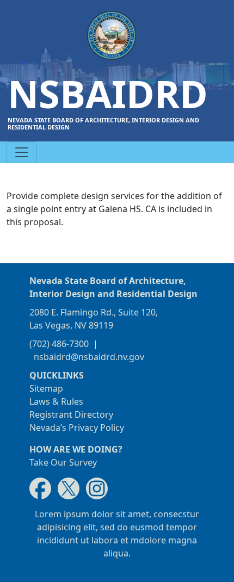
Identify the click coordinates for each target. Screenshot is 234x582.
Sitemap (46, 388)
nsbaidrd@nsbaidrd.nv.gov (89, 357)
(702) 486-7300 (59, 344)
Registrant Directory (71, 414)
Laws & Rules (56, 401)
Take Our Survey (63, 462)
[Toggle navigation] (22, 152)
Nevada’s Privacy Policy (76, 428)
